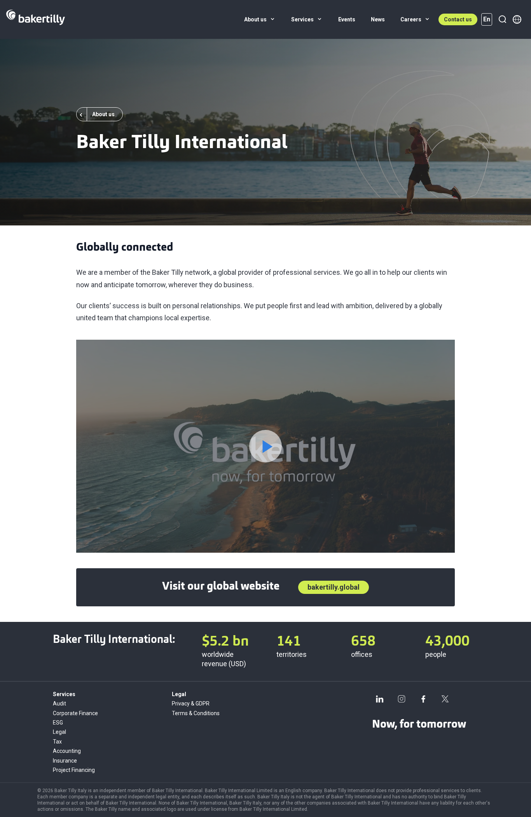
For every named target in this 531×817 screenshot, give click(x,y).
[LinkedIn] (380, 699)
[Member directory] (517, 19)
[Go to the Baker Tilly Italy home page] (35, 19)
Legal (59, 732)
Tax (57, 741)
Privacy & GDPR (191, 703)
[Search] (502, 19)
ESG (58, 722)
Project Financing (74, 770)
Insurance (65, 761)
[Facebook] (423, 699)
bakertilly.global (333, 587)
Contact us (458, 19)
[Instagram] (401, 699)
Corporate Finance (75, 713)
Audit (59, 703)
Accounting (67, 751)
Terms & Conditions (196, 713)
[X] (445, 699)
